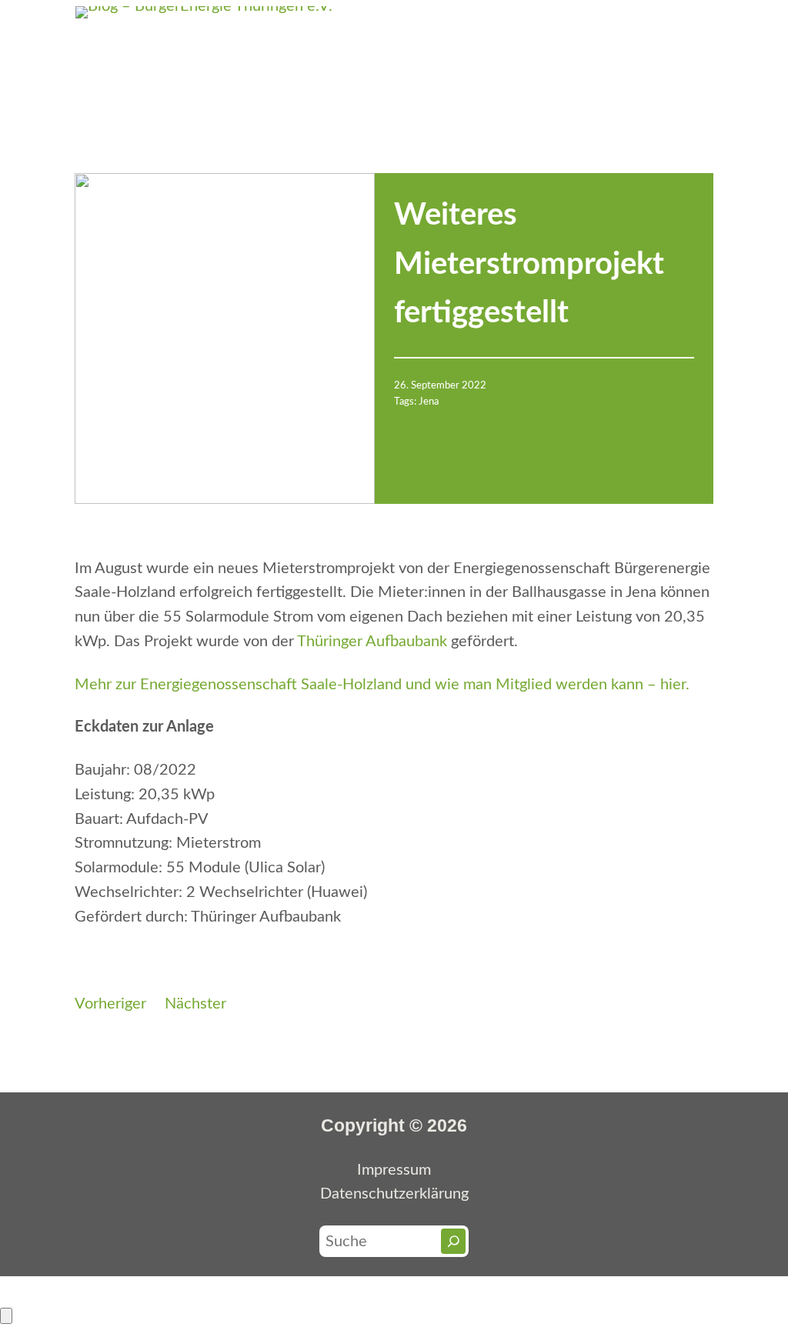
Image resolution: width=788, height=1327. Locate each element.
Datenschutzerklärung (394, 1194)
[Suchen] (453, 1241)
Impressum (394, 1170)
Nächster (195, 1004)
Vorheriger (110, 1004)
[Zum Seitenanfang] (6, 1316)
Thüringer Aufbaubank (372, 641)
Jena (429, 401)
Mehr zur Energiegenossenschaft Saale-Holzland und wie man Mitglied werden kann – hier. (382, 684)
